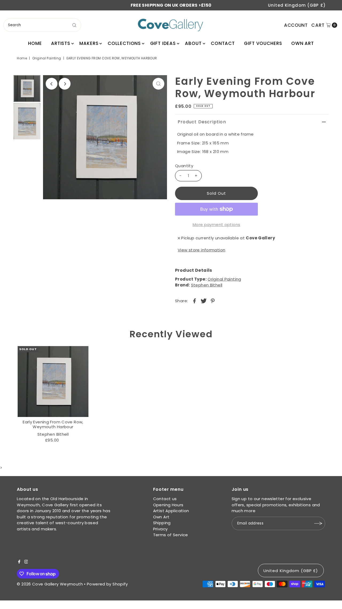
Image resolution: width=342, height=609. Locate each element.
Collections (124, 43)
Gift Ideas (163, 43)
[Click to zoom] (158, 84)
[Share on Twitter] (204, 301)
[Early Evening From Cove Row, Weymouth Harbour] (53, 381)
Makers (88, 43)
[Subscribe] (318, 523)
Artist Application (171, 511)
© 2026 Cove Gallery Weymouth (50, 584)
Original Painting (46, 58)
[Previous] (51, 84)
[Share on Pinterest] (213, 301)
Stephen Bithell (207, 285)
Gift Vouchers (263, 43)
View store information (201, 250)
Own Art (302, 43)
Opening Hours (168, 505)
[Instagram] (26, 562)
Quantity (184, 165)
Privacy (160, 529)
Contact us (165, 498)
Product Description (202, 122)
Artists (60, 43)
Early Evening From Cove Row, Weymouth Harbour (53, 424)
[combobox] (42, 25)
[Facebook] (19, 562)
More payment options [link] (216, 224)
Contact (223, 43)
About (193, 43)
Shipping (162, 523)
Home (35, 43)
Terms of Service (170, 535)
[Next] (65, 84)
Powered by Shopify (107, 584)
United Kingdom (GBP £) (297, 5)
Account (296, 25)
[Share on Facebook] (195, 301)
